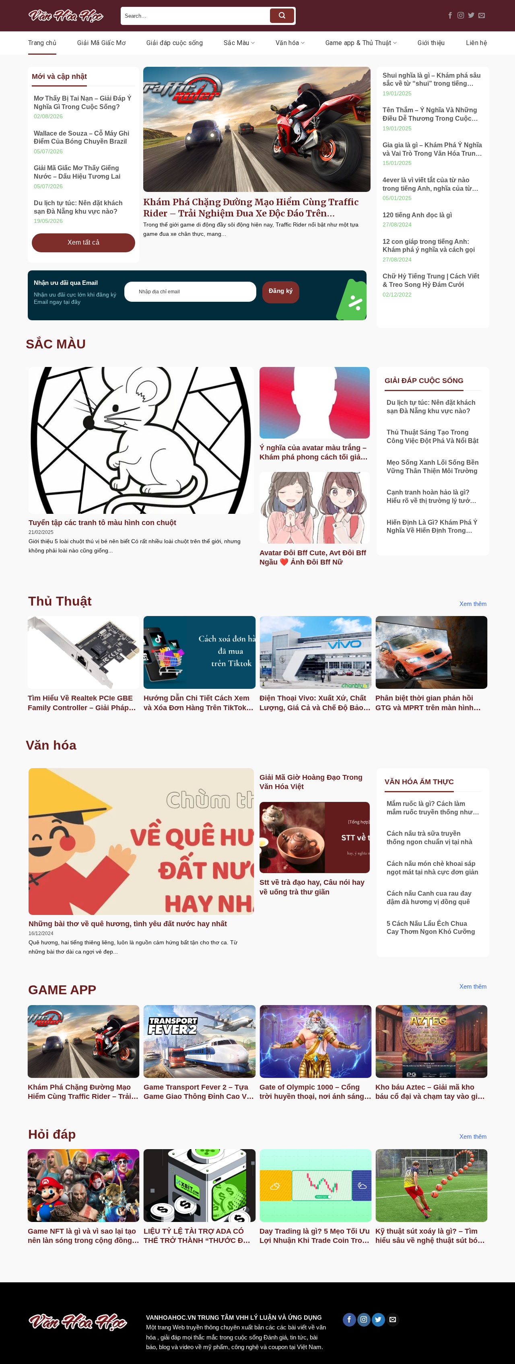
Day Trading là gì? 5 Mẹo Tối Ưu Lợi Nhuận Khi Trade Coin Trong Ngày (315, 1236)
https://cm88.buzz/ (102, 1299)
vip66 (63, 1299)
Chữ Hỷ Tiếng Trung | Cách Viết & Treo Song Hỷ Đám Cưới (431, 280)
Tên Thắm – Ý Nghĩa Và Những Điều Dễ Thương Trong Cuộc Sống (430, 115)
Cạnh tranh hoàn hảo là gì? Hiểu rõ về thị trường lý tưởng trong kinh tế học (432, 497)
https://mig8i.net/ (160, 1299)
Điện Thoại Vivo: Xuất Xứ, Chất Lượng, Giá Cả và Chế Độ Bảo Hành (313, 703)
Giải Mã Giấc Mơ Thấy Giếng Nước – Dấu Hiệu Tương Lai (77, 172)
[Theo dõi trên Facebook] (450, 15)
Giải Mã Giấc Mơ (101, 43)
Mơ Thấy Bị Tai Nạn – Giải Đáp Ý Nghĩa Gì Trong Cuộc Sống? (83, 102)
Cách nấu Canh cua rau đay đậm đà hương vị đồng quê (429, 897)
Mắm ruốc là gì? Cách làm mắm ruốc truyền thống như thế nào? (430, 808)
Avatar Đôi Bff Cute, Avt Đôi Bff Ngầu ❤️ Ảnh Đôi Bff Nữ (313, 557)
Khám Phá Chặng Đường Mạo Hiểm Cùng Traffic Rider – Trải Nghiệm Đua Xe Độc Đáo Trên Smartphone (250, 208)
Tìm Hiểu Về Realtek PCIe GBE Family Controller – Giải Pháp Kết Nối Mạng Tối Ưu (80, 703)
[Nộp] (282, 15)
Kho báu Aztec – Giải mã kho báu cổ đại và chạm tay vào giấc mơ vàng (430, 1092)
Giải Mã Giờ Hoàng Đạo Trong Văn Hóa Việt (311, 782)
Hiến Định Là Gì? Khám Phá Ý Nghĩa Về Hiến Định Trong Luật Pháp (432, 527)
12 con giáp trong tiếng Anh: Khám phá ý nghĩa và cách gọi (429, 245)
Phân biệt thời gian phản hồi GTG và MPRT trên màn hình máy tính (424, 703)
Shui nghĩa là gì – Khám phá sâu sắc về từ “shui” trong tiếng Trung (432, 80)
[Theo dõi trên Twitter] (471, 15)
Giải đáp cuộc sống (174, 43)
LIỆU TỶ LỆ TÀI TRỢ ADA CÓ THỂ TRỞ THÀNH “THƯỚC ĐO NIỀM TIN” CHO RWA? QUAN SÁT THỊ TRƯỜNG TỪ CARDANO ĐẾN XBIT (196, 1236)
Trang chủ (42, 43)
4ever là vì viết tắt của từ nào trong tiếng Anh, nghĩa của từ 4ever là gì (427, 185)
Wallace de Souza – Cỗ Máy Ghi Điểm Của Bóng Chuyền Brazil (81, 137)
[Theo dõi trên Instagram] (460, 15)
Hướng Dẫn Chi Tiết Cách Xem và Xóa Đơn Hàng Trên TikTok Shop (196, 703)
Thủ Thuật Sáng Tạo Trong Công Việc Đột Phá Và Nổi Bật (432, 436)
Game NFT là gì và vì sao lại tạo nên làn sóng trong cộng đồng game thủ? (82, 1236)
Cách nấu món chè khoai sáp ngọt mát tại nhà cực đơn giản (432, 868)
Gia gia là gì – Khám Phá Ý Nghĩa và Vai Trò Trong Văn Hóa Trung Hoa (432, 150)
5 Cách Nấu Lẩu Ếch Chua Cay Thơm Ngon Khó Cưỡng (431, 927)
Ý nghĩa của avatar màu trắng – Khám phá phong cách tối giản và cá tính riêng (313, 453)
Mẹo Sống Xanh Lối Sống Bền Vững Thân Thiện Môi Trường (433, 466)
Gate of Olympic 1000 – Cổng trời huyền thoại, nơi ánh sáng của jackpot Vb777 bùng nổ (312, 1092)
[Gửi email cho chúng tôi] (481, 15)
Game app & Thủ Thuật (358, 43)
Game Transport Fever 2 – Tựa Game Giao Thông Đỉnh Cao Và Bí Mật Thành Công (197, 1092)
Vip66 (10, 1299)
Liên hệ (476, 43)
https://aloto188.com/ (222, 1299)
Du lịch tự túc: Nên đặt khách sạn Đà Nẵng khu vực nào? (78, 207)
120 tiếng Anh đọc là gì (417, 215)
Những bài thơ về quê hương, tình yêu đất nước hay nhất (128, 924)
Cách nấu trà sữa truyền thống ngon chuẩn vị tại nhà (429, 837)
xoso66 (36, 1299)
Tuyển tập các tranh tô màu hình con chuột (102, 523)
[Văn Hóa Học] (68, 16)
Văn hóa (287, 43)
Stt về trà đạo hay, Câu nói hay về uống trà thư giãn (312, 887)
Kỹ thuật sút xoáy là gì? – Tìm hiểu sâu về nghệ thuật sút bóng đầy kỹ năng (430, 1236)
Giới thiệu (431, 43)
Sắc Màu (236, 43)
